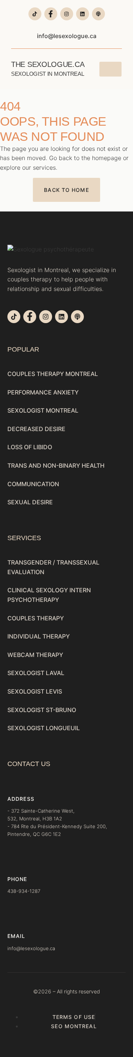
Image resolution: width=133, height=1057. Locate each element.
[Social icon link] (34, 13)
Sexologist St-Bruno (41, 710)
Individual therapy (38, 636)
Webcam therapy (35, 654)
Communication (33, 484)
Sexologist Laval (35, 673)
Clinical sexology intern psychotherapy (49, 594)
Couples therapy (35, 618)
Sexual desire (30, 502)
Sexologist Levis (34, 691)
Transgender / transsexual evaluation (53, 567)
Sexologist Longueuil (43, 728)
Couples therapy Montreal (52, 373)
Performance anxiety (43, 392)
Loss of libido (29, 447)
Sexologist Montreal (42, 410)
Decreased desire (36, 429)
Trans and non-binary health (56, 465)
